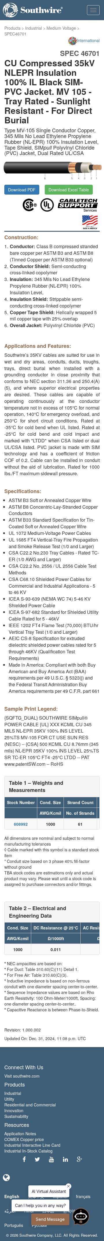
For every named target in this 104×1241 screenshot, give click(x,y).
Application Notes (20, 1133)
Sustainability (16, 1116)
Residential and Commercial (30, 1105)
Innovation (13, 1110)
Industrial (33, 28)
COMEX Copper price (24, 1139)
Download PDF (22, 190)
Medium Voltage (61, 28)
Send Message (50, 1219)
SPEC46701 (15, 34)
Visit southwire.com (22, 1076)
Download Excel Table (69, 190)
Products (12, 28)
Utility (9, 1099)
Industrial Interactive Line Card (32, 1145)
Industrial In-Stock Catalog (28, 1151)
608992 (21, 824)
